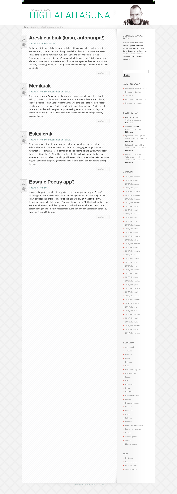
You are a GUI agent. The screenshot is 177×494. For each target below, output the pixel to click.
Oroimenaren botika (133, 120)
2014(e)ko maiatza (132, 325)
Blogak (128, 358)
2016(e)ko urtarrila (132, 251)
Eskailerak (40, 134)
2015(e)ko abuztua (132, 270)
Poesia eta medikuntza (59, 92)
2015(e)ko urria (131, 262)
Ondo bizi (128, 410)
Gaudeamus (130, 384)
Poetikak (128, 433)
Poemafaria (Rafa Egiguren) (136, 88)
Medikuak (40, 86)
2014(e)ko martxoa (132, 333)
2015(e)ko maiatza (132, 281)
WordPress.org (131, 469)
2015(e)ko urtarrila (132, 296)
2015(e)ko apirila (131, 284)
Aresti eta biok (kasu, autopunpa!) (67, 38)
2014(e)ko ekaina (132, 322)
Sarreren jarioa (131, 462)
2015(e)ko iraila (131, 266)
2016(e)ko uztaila (132, 229)
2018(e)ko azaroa (132, 184)
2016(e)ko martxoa (132, 243)
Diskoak (128, 366)
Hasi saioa (129, 458)
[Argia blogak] (154, 2)
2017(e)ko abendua (132, 195)
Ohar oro (128, 407)
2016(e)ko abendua (132, 214)
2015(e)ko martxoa (132, 288)
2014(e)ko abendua (132, 299)
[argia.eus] (23, 2)
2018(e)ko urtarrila (132, 191)
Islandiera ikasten (47, 44)
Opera (127, 414)
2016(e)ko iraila (131, 221)
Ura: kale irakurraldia (133, 103)
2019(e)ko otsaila (132, 180)
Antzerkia (129, 351)
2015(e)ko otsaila (132, 292)
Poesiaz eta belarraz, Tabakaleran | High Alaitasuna (133, 157)
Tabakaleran (141, 160)
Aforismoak (129, 347)
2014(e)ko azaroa (132, 303)
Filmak (127, 380)
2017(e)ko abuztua (132, 199)
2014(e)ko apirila (131, 329)
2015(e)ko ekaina (132, 277)
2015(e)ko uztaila (132, 273)
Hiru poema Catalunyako (134, 92)
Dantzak (128, 362)
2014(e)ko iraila (131, 311)
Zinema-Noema (131, 444)
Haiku (127, 388)
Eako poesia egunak (133, 369)
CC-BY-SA (100, 484)
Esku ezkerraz (130, 373)
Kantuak (128, 399)
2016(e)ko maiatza (132, 236)
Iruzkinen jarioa (131, 465)
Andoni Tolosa (130, 126)
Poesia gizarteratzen (133, 429)
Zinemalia (129, 96)
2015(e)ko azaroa (132, 258)
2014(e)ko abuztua (132, 314)
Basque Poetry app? (52, 182)
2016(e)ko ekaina (132, 232)
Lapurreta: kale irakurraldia (135, 99)
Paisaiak (128, 418)
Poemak (43, 92)
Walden (128, 440)
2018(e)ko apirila (131, 188)
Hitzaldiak (129, 392)
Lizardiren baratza (132, 403)
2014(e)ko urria (131, 307)
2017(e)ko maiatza (132, 202)
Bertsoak (128, 354)
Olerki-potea (141, 148)
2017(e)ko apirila (131, 206)
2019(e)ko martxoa (132, 176)
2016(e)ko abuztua (132, 225)
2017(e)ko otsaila (132, 210)
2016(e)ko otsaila (132, 247)
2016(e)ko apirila (131, 240)
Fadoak (128, 377)
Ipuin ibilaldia (142, 138)
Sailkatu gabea (131, 436)
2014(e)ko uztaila (132, 318)
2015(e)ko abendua (132, 255)
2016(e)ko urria (131, 217)
